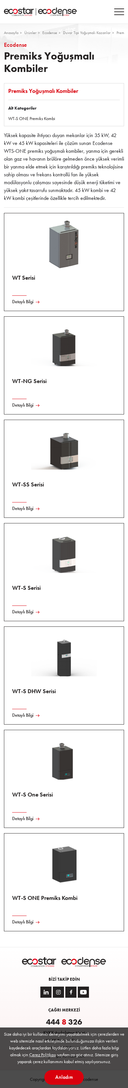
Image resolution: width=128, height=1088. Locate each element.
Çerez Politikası (42, 1055)
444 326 (64, 1022)
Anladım (64, 1077)
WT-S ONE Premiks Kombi (31, 118)
